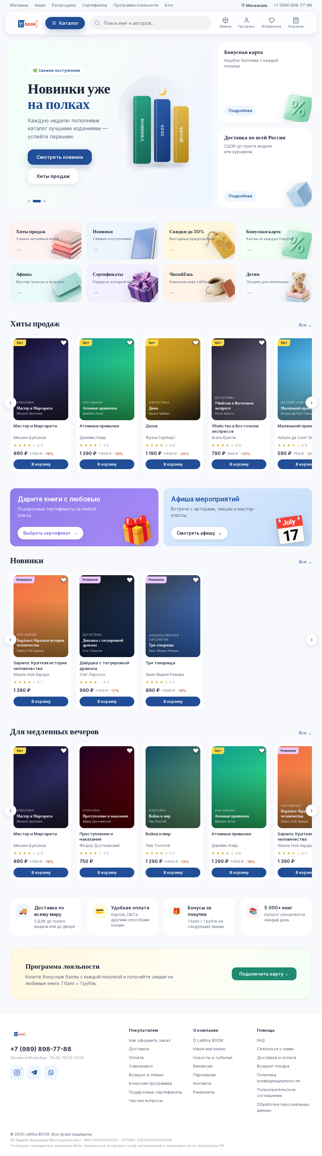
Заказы (225, 26)
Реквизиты (204, 1091)
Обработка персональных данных (283, 1107)
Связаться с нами (275, 1048)
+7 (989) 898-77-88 (293, 5)
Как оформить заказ (149, 1040)
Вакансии (203, 1065)
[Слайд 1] (29, 201)
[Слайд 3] (44, 201)
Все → (305, 324)
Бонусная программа (150, 1083)
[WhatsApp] (51, 1072)
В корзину (41, 464)
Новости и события (212, 1057)
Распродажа (64, 5)
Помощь (266, 1030)
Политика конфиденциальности (278, 1078)
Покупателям (143, 1030)
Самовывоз (141, 1065)
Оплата (136, 1057)
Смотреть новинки (59, 157)
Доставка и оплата (276, 1057)
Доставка (139, 1048)
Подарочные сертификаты (155, 1091)
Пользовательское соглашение (276, 1092)
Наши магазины (209, 1048)
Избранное (271, 26)
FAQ (261, 1040)
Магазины (19, 5)
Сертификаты (94, 5)
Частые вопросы (146, 1100)
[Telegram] (34, 1072)
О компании (205, 1030)
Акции (40, 5)
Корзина (295, 26)
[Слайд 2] (37, 201)
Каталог (69, 23)
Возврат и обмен (146, 1074)
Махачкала (256, 5)
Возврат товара (273, 1065)
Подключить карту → (264, 974)
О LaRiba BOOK (208, 1040)
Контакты (202, 1083)
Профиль (246, 26)
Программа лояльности (136, 5)
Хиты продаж (53, 176)
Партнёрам (204, 1074)
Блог (169, 5)
